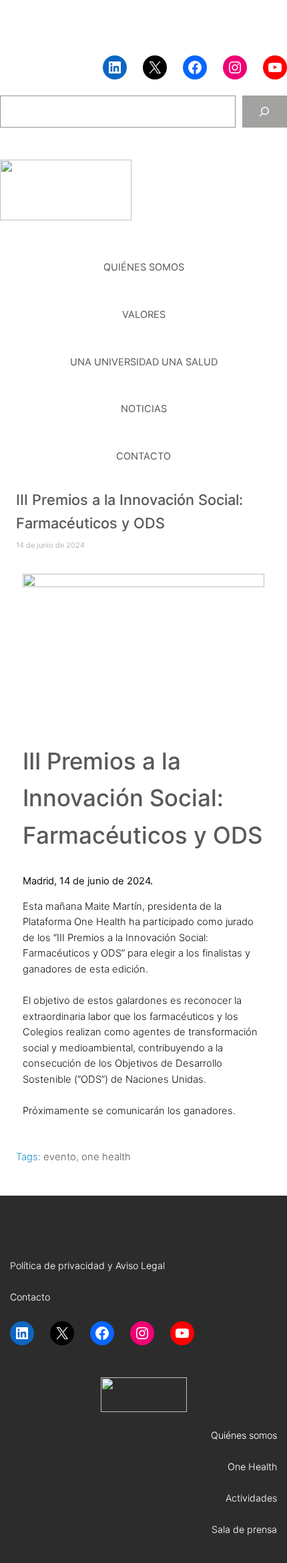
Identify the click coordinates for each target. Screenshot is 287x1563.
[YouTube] (275, 67)
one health (106, 1157)
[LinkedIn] (115, 67)
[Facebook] (195, 67)
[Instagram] (235, 67)
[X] (155, 67)
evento (59, 1157)
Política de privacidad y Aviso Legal (87, 1265)
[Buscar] (264, 112)
